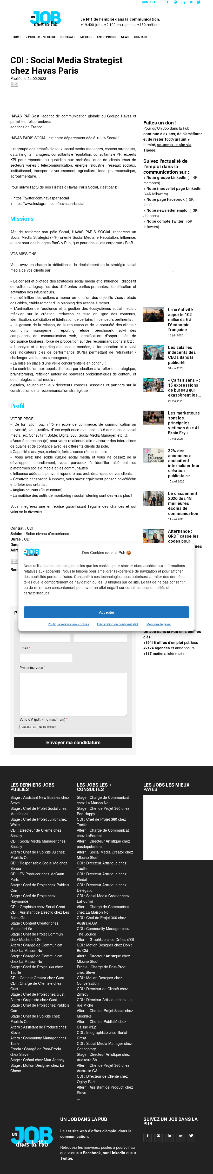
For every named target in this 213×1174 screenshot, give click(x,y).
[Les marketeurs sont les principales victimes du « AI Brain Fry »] (153, 418)
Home (17, 37)
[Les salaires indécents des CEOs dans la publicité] (153, 352)
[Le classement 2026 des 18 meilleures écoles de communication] (153, 498)
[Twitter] (199, 4)
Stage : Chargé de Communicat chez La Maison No (36, 958)
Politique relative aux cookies (68, 623)
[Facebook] (167, 4)
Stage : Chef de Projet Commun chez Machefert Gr (36, 936)
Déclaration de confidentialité (117, 623)
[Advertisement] (104, 101)
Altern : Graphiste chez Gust (33, 999)
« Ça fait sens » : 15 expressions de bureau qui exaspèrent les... (184, 388)
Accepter (106, 612)
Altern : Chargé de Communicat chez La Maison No (36, 947)
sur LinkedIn (114, 1152)
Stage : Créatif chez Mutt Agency (37, 1059)
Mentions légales (159, 623)
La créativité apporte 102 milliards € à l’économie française (180, 319)
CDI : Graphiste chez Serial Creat (37, 906)
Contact (148, 2)
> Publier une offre (41, 37)
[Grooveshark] (175, 4)
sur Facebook (88, 1152)
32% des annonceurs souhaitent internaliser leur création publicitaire (184, 463)
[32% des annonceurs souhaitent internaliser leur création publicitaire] (153, 455)
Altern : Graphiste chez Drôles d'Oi (105, 939)
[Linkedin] (183, 4)
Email (24, 647)
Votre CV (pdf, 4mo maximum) (43, 719)
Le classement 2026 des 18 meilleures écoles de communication (183, 503)
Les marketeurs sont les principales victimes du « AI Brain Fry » (184, 423)
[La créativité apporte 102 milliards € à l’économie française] (153, 314)
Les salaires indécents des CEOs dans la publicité (182, 355)
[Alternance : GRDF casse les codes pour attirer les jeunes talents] (153, 536)
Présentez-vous (32, 667)
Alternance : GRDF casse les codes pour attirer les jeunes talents (185, 541)
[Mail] (191, 4)
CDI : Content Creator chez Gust (37, 977)
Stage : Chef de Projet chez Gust (37, 994)
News (125, 37)
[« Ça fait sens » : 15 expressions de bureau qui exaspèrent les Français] (153, 385)
